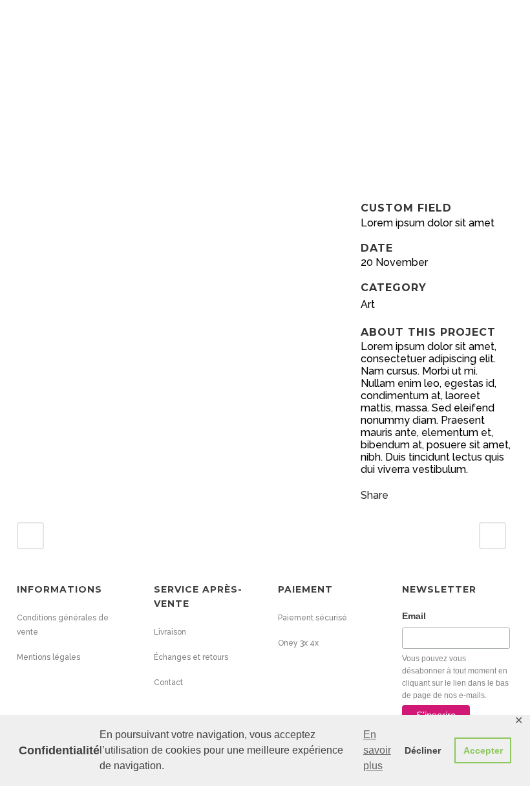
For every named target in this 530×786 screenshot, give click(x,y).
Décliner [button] (423, 750)
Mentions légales (48, 657)
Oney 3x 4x (298, 643)
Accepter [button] (483, 750)
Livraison (170, 632)
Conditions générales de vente (63, 625)
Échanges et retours (191, 657)
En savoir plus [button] (377, 750)
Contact (168, 682)
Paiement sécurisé (312, 617)
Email (414, 616)
